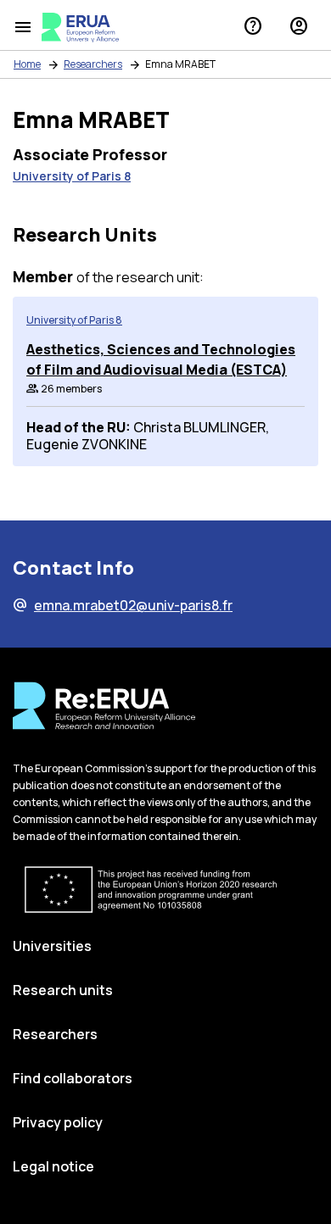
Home (27, 64)
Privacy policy (58, 1122)
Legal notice (53, 1166)
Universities (52, 946)
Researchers (93, 64)
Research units (63, 990)
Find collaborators (72, 1078)
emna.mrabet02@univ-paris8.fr (123, 605)
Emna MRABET (180, 64)
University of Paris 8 (72, 176)
